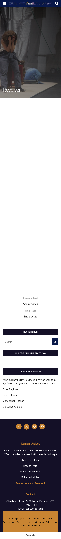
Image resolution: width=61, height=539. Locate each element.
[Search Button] (55, 341)
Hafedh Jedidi (10, 395)
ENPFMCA (35, 525)
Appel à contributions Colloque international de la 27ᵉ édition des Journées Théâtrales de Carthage (29, 381)
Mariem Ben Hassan (13, 400)
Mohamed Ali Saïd (12, 406)
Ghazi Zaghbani (11, 389)
